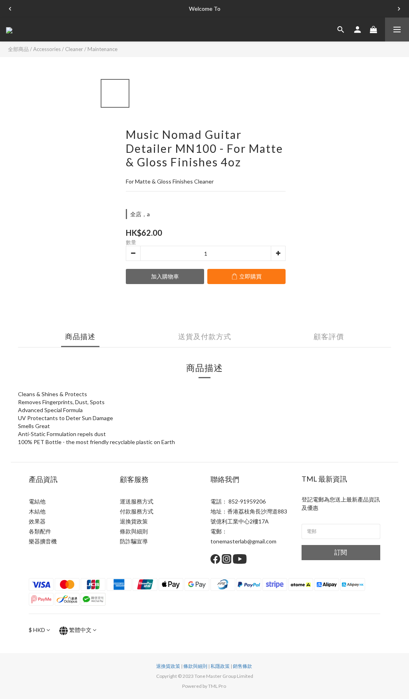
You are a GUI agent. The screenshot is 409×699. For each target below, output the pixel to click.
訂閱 (340, 552)
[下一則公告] (399, 8)
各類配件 (40, 531)
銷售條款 (242, 666)
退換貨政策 (134, 521)
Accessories (47, 49)
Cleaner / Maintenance (91, 49)
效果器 (37, 521)
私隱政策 (220, 666)
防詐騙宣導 (134, 541)
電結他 (37, 501)
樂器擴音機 (43, 541)
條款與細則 (134, 531)
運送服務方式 (136, 501)
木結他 (37, 511)
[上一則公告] (10, 8)
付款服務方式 (136, 511)
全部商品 (18, 49)
